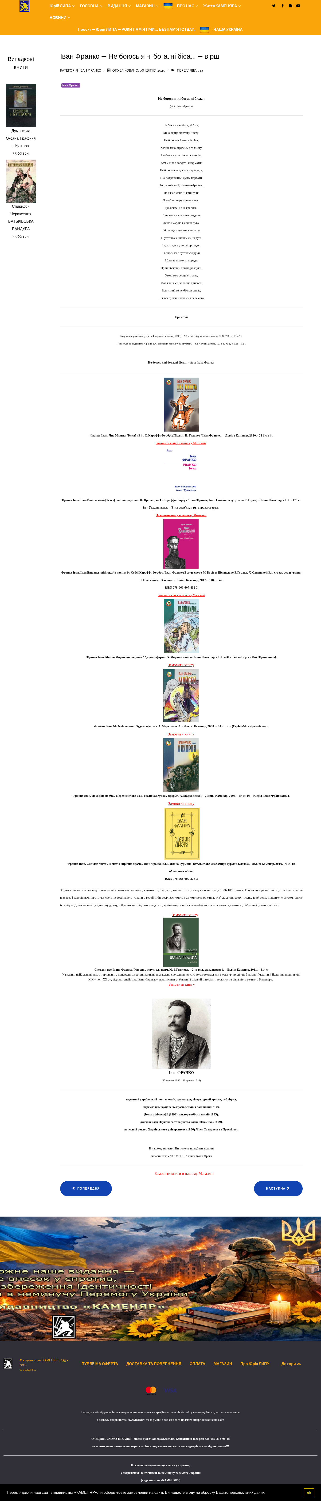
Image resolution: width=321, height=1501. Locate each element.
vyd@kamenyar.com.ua (158, 1438)
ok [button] (309, 1492)
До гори (289, 1364)
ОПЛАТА (197, 1364)
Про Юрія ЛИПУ (254, 1364)
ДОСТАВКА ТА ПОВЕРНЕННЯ (153, 1364)
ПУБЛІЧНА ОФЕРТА (100, 1364)
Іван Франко (70, 85)
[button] (267, 1493)
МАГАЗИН (223, 1364)
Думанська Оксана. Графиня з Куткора (21, 138)
